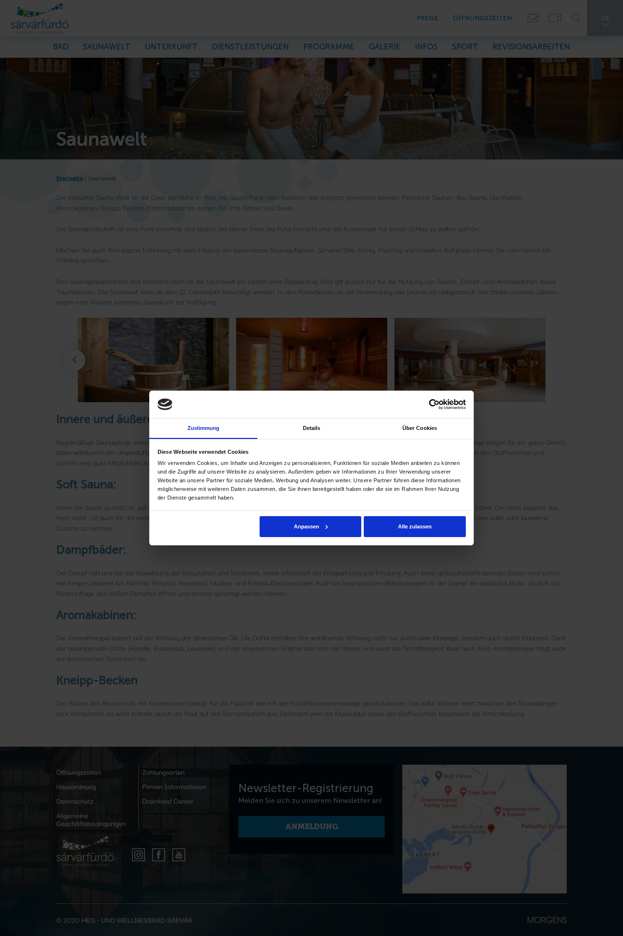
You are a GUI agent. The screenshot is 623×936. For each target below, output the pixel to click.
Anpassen (306, 526)
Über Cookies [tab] (419, 428)
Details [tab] (312, 428)
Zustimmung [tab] (203, 428)
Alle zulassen (415, 526)
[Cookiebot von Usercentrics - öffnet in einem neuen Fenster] (434, 404)
